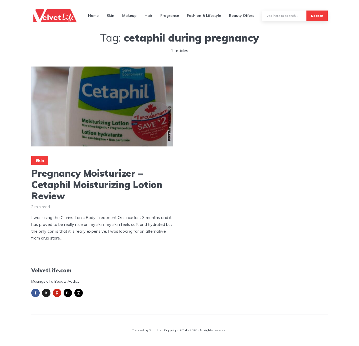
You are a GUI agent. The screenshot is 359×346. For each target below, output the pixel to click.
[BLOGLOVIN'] (68, 293)
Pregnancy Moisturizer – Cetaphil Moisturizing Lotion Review (96, 184)
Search (317, 16)
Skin (110, 15)
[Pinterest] (57, 293)
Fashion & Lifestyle (204, 15)
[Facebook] (35, 293)
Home (93, 15)
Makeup (129, 15)
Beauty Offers (241, 15)
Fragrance (169, 15)
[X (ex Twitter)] (46, 293)
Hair (148, 15)
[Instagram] (78, 293)
